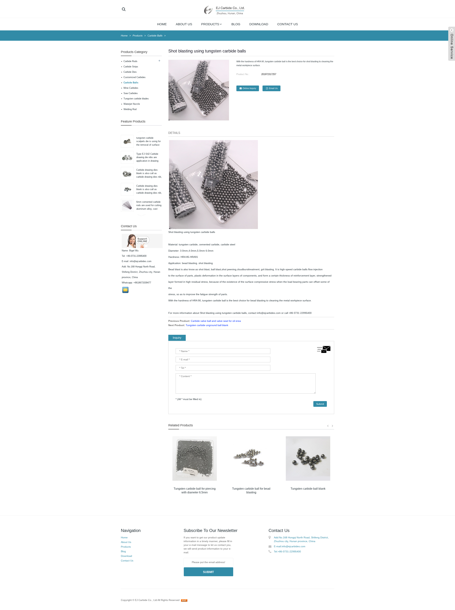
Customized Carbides (135, 77)
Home (162, 24)
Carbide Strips (131, 66)
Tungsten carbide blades (136, 98)
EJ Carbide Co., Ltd (146, 600)
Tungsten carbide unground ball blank (207, 325)
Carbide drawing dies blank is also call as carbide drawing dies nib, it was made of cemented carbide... (149, 177)
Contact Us (287, 24)
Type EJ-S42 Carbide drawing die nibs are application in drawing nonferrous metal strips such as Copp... (148, 161)
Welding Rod (130, 109)
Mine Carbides (131, 88)
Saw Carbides (131, 93)
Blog (235, 24)
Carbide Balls (155, 35)
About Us (184, 24)
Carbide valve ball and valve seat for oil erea (216, 320)
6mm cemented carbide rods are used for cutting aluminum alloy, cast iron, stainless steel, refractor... (148, 209)
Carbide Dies (130, 72)
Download (258, 24)
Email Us (273, 88)
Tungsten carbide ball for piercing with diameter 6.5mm (195, 490)
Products (210, 24)
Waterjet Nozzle (132, 104)
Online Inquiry (249, 88)
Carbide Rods (130, 61)
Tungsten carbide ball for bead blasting (251, 490)
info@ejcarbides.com (140, 261)
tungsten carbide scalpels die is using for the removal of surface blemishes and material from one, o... (148, 145)
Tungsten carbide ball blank (308, 488)
